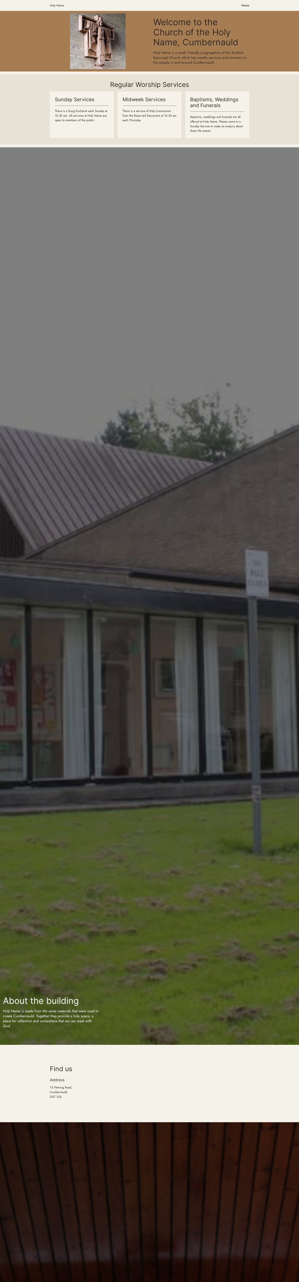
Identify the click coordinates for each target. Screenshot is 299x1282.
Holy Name (57, 5)
